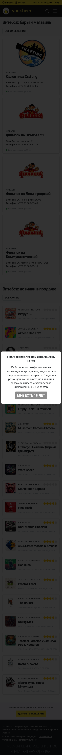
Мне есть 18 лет (31, 395)
